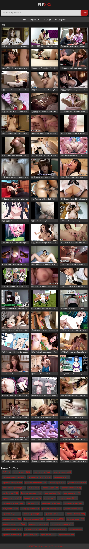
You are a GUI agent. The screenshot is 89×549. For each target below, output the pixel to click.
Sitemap (60, 546)
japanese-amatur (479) (12, 498)
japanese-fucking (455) (76, 514)
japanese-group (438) (62, 472)
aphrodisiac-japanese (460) (13, 488)
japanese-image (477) (11, 514)
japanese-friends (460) (12, 534)
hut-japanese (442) (10, 493)
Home (24, 20)
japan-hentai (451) (48, 534)
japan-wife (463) (30, 534)
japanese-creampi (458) (12, 482)
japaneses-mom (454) (77, 482)
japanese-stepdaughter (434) (39, 477)
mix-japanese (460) (10, 508)
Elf (44, 4)
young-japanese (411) (30, 508)
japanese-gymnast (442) (33, 519)
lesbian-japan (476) (57, 482)
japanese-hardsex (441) (73, 503)
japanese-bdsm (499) (75, 519)
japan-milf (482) (75, 529)
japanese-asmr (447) (72, 493)
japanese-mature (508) (67, 498)
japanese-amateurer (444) (13, 503)
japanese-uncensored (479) (62, 524)
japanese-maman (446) (51, 503)
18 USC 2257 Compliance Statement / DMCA (41, 546)
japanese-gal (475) (61, 477)
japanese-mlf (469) (66, 534)
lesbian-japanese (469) (32, 514)
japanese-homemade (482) (35, 482)
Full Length (47, 20)
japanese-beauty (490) (12, 519)
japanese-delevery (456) (12, 529)
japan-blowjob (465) (32, 498)
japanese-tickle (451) (22, 472)
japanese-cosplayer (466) (31, 493)
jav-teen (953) (33, 488)
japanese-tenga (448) (55, 519)
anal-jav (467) (49, 498)
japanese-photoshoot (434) (36, 529)
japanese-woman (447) (54, 514)
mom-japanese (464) (42, 472)
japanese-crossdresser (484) (14, 524)
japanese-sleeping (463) (51, 508)
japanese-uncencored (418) (13, 477)
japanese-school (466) (73, 508)
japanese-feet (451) (52, 493)
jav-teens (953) (33, 503)
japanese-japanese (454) (38, 524)
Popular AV (34, 20)
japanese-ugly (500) (50, 488)
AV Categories (60, 20)
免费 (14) (6, 472)
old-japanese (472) (58, 529)
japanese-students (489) (71, 488)
